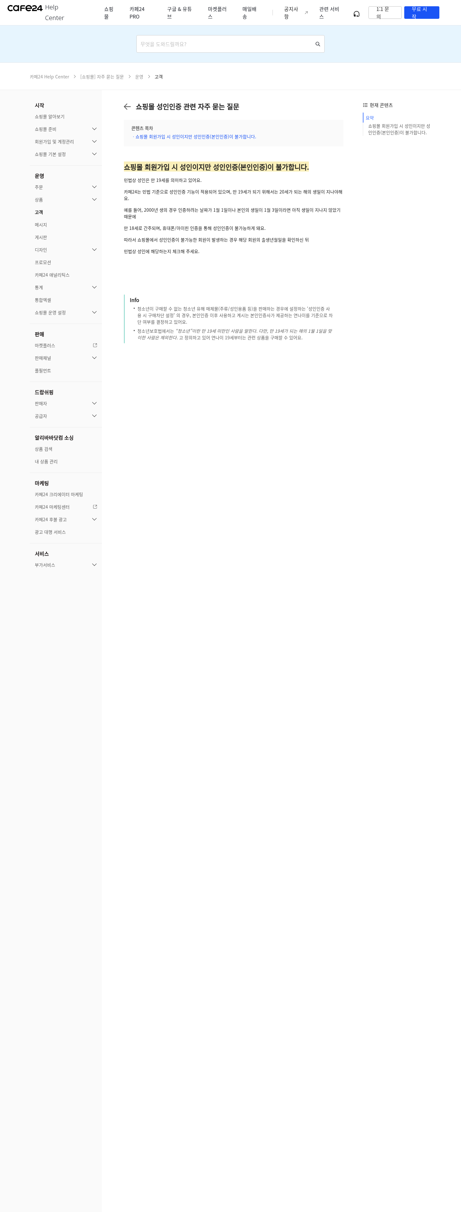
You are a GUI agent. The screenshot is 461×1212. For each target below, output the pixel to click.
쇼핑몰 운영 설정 (50, 312)
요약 (370, 117)
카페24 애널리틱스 (52, 275)
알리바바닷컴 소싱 (54, 437)
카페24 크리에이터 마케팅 (59, 494)
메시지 (41, 224)
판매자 (41, 403)
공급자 (41, 416)
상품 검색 (43, 449)
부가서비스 (45, 565)
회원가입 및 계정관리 (54, 141)
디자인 (41, 249)
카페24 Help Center (49, 76)
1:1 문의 (382, 12)
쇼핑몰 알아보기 (50, 116)
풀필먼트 (43, 370)
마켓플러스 (45, 345)
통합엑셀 (43, 300)
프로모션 (43, 262)
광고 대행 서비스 (50, 532)
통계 (39, 287)
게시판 (41, 237)
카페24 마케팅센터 (52, 507)
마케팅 (42, 483)
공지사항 (291, 12)
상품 (39, 199)
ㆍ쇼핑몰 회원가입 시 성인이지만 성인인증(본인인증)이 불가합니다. (193, 136)
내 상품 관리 (46, 461)
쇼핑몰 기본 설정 (50, 154)
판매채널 (43, 358)
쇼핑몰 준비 (45, 129)
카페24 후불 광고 (51, 519)
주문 (39, 187)
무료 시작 (419, 12)
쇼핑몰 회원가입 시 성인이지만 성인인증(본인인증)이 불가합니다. (399, 129)
